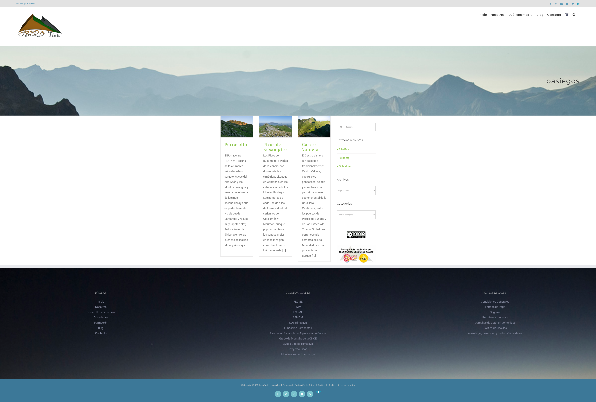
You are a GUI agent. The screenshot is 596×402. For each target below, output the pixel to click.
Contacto (100, 333)
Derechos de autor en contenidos (495, 322)
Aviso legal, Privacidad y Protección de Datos (293, 385)
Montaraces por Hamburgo (298, 354)
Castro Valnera (314, 127)
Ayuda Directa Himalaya (298, 343)
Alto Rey (344, 149)
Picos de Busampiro (275, 127)
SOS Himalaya (298, 322)
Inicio (101, 301)
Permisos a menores (495, 317)
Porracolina (237, 127)
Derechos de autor (346, 385)
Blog (101, 328)
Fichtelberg (345, 166)
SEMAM (298, 317)
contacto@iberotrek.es (25, 3)
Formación (100, 322)
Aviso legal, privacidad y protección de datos (495, 333)
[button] (574, 14)
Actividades (101, 317)
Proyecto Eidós (298, 349)
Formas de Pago (495, 306)
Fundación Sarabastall (298, 328)
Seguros (495, 312)
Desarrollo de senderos (101, 312)
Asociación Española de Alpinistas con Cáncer (298, 333)
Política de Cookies (495, 328)
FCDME (298, 312)
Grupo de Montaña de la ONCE (298, 338)
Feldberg (344, 157)
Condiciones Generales (495, 301)
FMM (298, 306)
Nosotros (100, 306)
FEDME (298, 301)
